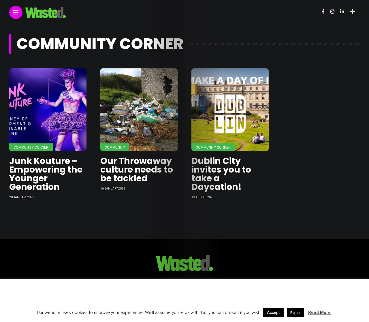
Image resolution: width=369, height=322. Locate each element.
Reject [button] (295, 312)
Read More (319, 312)
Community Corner (31, 147)
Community (115, 147)
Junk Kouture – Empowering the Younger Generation (45, 174)
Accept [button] (273, 312)
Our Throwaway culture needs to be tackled (136, 169)
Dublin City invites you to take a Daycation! (221, 174)
